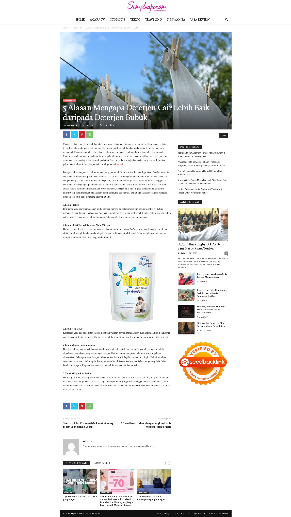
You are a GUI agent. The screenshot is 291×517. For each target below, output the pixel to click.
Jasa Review (200, 20)
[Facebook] (66, 134)
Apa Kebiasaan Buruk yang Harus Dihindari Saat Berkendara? (200, 173)
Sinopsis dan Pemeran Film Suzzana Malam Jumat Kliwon (211, 325)
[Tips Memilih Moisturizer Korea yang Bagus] (80, 481)
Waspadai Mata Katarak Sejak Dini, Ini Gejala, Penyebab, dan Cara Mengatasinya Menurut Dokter (201, 164)
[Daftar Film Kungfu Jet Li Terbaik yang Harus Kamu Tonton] (203, 224)
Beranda (66, 28)
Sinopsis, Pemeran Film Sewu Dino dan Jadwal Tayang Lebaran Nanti (211, 309)
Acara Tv (97, 20)
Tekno (135, 20)
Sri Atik (73, 125)
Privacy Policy (163, 513)
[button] (226, 20)
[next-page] (169, 463)
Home (80, 20)
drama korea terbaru (218, 513)
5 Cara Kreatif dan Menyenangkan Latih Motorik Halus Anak (146, 424)
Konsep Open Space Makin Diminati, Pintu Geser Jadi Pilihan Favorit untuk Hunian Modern (202, 182)
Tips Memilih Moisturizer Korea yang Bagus (80, 498)
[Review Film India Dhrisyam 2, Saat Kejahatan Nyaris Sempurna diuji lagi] (186, 295)
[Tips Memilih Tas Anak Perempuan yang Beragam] (154, 481)
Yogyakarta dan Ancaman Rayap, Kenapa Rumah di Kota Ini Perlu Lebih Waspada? (201, 155)
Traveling (153, 20)
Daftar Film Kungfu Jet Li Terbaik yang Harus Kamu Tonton (201, 246)
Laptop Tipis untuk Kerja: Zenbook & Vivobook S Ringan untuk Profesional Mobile (200, 191)
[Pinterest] (82, 134)
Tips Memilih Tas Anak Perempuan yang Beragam (151, 498)
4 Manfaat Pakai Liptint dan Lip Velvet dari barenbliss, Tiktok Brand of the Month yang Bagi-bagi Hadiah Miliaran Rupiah (116, 501)
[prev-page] (165, 463)
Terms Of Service (181, 513)
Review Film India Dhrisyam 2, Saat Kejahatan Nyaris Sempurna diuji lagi (212, 293)
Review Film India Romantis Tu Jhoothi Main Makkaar (212, 276)
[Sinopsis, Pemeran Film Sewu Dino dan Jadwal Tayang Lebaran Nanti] (186, 311)
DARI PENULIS (101, 463)
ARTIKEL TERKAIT (76, 463)
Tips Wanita (176, 20)
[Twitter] (74, 134)
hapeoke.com (199, 513)
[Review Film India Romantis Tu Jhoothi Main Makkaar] (186, 279)
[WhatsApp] (89, 134)
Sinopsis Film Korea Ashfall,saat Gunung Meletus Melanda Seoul (88, 424)
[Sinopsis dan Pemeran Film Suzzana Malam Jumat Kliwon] (186, 328)
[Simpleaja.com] (145, 7)
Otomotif (117, 20)
